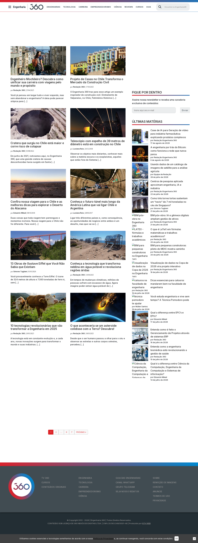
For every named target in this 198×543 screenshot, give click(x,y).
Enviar (185, 110)
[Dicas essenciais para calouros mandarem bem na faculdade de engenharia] (140, 284)
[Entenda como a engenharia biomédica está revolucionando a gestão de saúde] (140, 353)
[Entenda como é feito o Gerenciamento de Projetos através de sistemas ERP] (140, 336)
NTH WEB (146, 523)
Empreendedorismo (101, 7)
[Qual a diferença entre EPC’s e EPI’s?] (140, 319)
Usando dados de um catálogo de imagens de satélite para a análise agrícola (168, 168)
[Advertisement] (161, 66)
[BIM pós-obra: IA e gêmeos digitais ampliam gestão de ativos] (140, 221)
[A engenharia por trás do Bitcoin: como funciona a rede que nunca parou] (140, 154)
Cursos (139, 7)
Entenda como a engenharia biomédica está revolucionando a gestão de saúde (168, 350)
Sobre (156, 478)
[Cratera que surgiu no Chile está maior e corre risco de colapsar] (38, 138)
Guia (148, 7)
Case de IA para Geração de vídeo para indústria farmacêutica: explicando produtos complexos (169, 134)
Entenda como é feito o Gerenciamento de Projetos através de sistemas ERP (169, 333)
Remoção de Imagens (164, 482)
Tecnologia (69, 7)
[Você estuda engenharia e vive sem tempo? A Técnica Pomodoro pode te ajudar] (140, 298)
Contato (158, 487)
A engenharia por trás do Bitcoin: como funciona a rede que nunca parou (168, 151)
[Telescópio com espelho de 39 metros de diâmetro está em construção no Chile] (98, 136)
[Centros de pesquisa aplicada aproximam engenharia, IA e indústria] (140, 188)
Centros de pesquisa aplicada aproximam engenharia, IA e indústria (166, 185)
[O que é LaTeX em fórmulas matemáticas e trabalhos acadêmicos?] (140, 234)
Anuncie (157, 491)
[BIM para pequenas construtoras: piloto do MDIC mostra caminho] (140, 252)
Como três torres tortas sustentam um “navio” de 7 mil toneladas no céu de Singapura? (169, 202)
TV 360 (45, 478)
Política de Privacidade (103, 538)
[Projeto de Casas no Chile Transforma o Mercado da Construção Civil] (98, 74)
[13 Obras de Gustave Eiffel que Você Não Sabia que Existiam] (38, 259)
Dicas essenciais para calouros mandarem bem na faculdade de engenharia (168, 284)
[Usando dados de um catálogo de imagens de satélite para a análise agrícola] (140, 171)
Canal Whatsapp (125, 482)
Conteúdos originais (53, 487)
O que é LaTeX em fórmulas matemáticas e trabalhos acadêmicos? (165, 233)
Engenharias (53, 7)
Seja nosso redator (127, 491)
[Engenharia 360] (28, 7)
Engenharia (85, 478)
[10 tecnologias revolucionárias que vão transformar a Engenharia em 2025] (38, 321)
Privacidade (159, 500)
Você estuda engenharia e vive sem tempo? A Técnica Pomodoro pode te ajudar (160, 300)
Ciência (118, 7)
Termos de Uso (161, 496)
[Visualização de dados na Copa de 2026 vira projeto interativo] (140, 270)
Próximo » (81, 432)
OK (176, 538)
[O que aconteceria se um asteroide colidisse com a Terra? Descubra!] (98, 321)
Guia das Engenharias (128, 478)
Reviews (129, 7)
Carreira (83, 7)
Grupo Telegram (125, 487)
